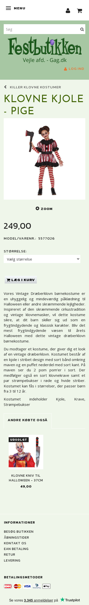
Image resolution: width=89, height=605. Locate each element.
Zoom (47, 208)
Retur (9, 554)
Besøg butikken (19, 531)
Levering (12, 560)
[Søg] (82, 29)
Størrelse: (15, 251)
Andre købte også (28, 420)
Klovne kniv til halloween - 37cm (26, 478)
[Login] (68, 10)
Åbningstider (16, 537)
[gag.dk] (45, 49)
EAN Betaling (16, 548)
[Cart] (79, 10)
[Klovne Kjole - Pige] (44, 159)
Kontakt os (15, 543)
